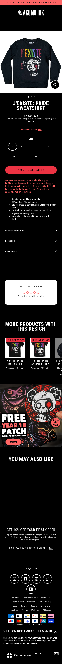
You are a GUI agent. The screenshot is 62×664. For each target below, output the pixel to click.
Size (31, 139)
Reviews (24, 606)
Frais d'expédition (25, 118)
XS (12, 147)
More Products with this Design (31, 326)
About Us (15, 597)
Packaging (10, 240)
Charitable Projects (30, 597)
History (48, 602)
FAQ (40, 602)
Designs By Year (17, 602)
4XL (35, 156)
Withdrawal (47, 610)
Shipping (34, 606)
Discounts (31, 602)
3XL (25, 156)
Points (14, 606)
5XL (46, 156)
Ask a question (12, 251)
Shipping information (14, 230)
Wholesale (35, 610)
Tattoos (25, 610)
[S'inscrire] (56, 653)
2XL (14, 156)
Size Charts (45, 606)
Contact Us (45, 597)
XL (48, 147)
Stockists (14, 610)
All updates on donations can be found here (27, 190)
